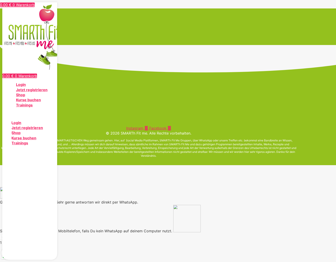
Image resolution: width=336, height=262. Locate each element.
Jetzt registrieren (32, 89)
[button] (29, 113)
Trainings (24, 105)
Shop (20, 95)
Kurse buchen (28, 100)
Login (21, 84)
